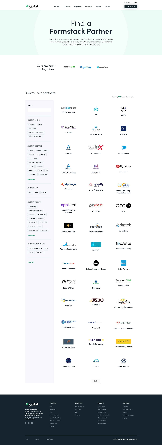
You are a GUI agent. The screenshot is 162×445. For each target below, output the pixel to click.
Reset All (30, 262)
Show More (31, 179)
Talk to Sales (131, 6)
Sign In (135, 2)
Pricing (107, 6)
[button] (57, 6)
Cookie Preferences (128, 415)
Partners (98, 6)
